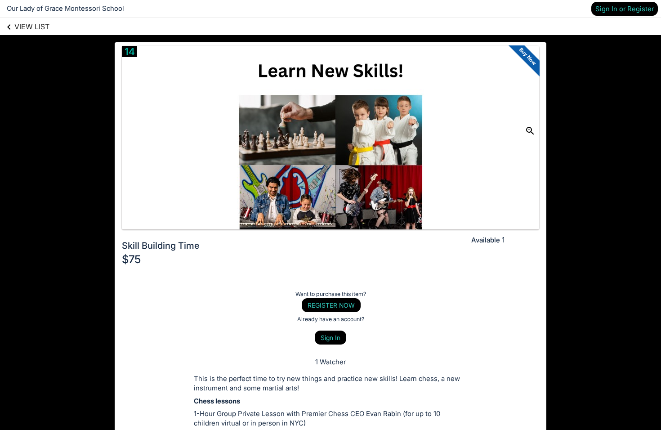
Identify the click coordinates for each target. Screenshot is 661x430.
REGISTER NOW (331, 305)
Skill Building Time (161, 245)
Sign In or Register (624, 8)
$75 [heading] (131, 259)
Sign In (330, 337)
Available (485, 240)
